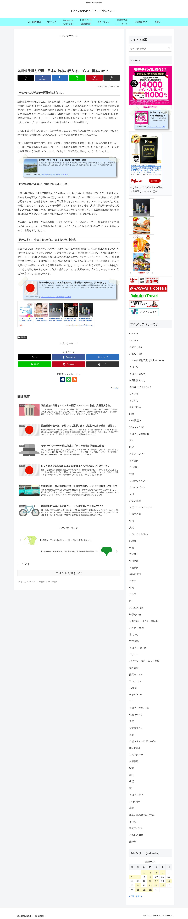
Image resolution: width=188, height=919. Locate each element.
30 (150, 889)
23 (150, 885)
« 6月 (131, 896)
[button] (111, 78)
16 (150, 881)
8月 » (139, 896)
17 (156, 881)
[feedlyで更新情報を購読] (68, 379)
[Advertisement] (68, 50)
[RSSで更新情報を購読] (74, 379)
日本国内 (23, 337)
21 (138, 885)
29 (144, 889)
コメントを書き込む (69, 573)
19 (168, 881)
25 (162, 885)
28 (138, 889)
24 (156, 885)
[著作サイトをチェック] (62, 379)
